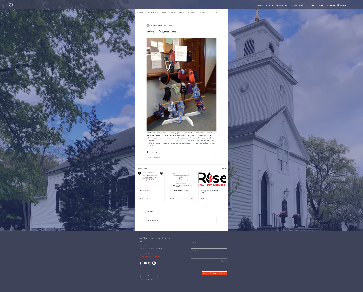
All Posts (140, 13)
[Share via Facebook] (147, 152)
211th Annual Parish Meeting (179, 190)
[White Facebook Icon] (328, 5)
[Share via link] (161, 152)
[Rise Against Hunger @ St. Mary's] (212, 179)
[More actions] (215, 26)
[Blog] (154, 263)
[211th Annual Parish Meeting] (181, 179)
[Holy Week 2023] (150, 179)
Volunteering (192, 13)
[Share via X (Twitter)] (152, 152)
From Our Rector (152, 13)
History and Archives (169, 13)
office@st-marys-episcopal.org (150, 256)
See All (224, 168)
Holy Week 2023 (144, 190)
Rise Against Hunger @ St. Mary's (210, 191)
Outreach (214, 13)
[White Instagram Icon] (334, 5)
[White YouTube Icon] (331, 5)
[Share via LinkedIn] (157, 152)
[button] (223, 12)
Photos (181, 13)
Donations (203, 13)
